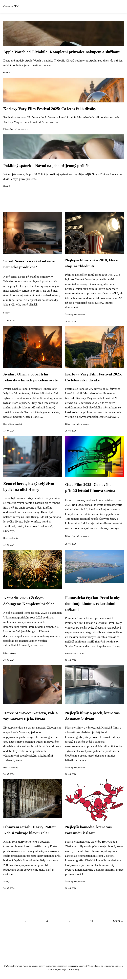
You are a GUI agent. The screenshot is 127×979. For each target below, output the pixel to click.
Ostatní (6, 72)
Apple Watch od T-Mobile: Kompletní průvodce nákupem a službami (62, 52)
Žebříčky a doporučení (75, 314)
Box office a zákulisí (12, 424)
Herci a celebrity (10, 538)
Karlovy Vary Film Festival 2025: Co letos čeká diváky (49, 109)
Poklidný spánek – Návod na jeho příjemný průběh (46, 165)
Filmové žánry (9, 653)
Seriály (6, 313)
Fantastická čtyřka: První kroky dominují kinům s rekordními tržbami (92, 603)
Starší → (118, 920)
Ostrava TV (11, 6)
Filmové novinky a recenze (15, 129)
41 (91, 920)
